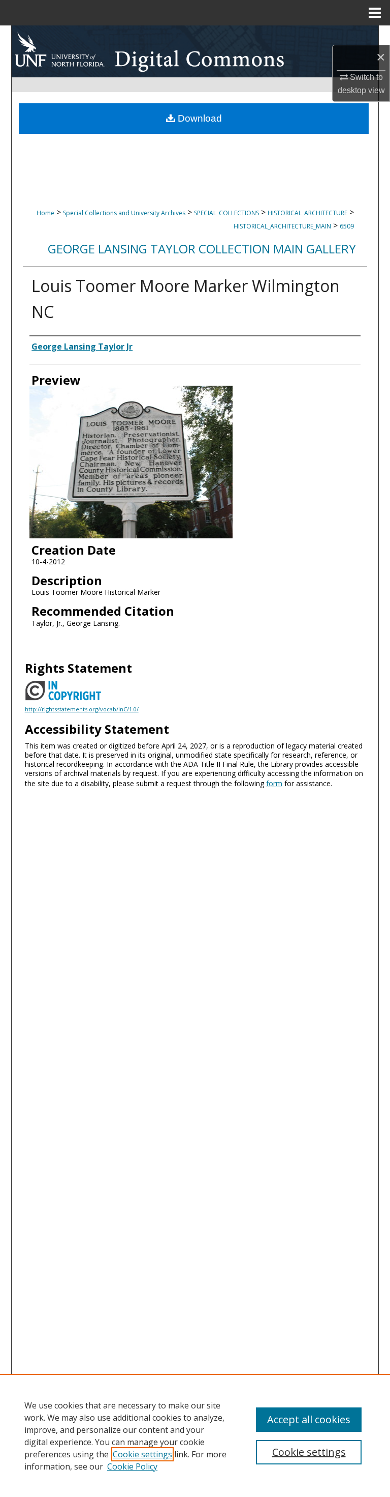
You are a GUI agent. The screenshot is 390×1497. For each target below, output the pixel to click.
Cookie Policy (132, 1466)
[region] (195, 1435)
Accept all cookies (308, 1419)
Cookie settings (142, 1454)
